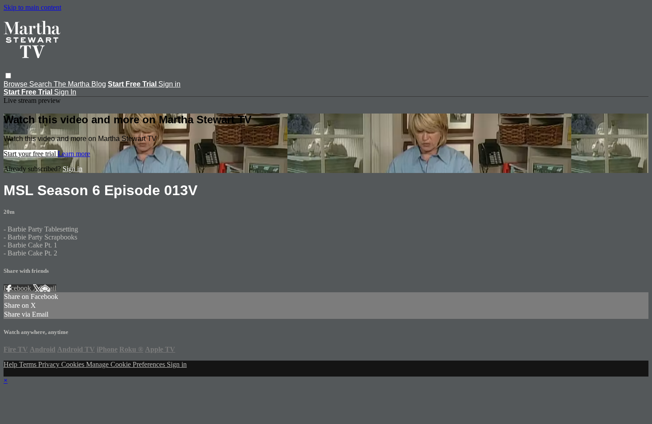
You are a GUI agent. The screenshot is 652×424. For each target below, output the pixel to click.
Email (48, 288)
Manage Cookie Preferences (126, 364)
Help (11, 364)
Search (41, 84)
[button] (8, 76)
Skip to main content (32, 7)
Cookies (73, 364)
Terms (28, 364)
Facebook (18, 288)
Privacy (49, 364)
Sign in (169, 84)
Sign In (65, 92)
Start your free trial (31, 153)
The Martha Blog (80, 84)
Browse (16, 84)
